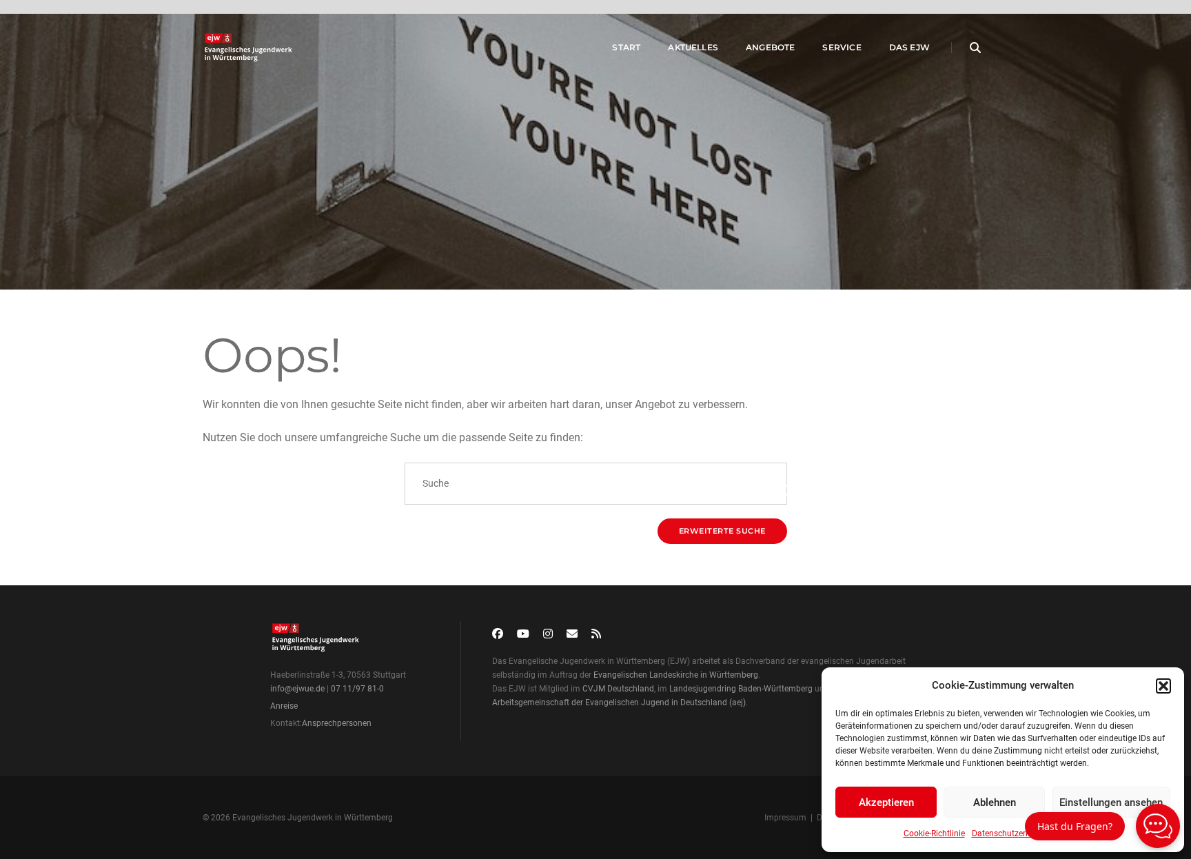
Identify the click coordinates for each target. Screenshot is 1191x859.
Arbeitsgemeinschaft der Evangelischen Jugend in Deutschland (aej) (619, 702)
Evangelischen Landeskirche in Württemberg (675, 675)
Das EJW (909, 47)
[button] (1163, 686)
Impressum (785, 817)
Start (626, 47)
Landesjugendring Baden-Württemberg (741, 689)
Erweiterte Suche (722, 531)
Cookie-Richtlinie (934, 833)
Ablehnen (994, 802)
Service (841, 47)
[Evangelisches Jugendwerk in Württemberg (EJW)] (250, 47)
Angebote (770, 47)
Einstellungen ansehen (1111, 802)
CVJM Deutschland (618, 689)
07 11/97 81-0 (357, 689)
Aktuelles (693, 47)
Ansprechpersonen (336, 723)
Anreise (284, 706)
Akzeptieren (886, 802)
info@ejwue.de (297, 689)
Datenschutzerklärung (1013, 833)
